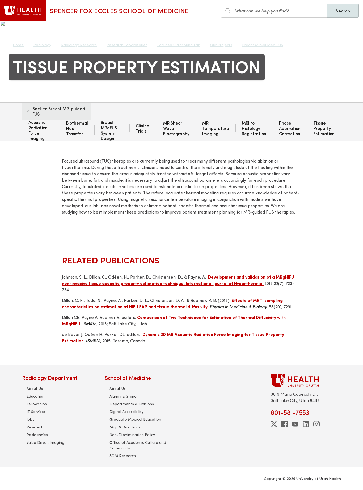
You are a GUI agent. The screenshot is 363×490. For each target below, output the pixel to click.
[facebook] (284, 424)
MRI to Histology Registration (254, 128)
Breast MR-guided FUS (262, 44)
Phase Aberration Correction (290, 128)
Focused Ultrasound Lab (178, 44)
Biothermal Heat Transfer (77, 128)
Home (18, 44)
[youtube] (295, 424)
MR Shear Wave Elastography (176, 128)
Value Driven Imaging (45, 442)
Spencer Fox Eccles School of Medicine (119, 10)
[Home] (23, 10)
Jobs (30, 419)
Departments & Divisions (131, 403)
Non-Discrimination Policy (132, 434)
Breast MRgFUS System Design (109, 130)
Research (35, 426)
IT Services (36, 411)
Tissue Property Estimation (324, 128)
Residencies (37, 434)
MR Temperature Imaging (215, 128)
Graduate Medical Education (135, 419)
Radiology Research (79, 44)
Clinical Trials (143, 128)
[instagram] (316, 424)
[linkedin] (306, 424)
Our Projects (221, 44)
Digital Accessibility (126, 411)
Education (35, 396)
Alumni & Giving (123, 396)
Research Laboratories (127, 44)
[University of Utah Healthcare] (306, 380)
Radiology (42, 44)
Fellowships (37, 403)
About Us (35, 388)
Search (343, 11)
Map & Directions (124, 426)
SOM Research (122, 455)
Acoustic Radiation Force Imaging (38, 130)
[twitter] (274, 424)
